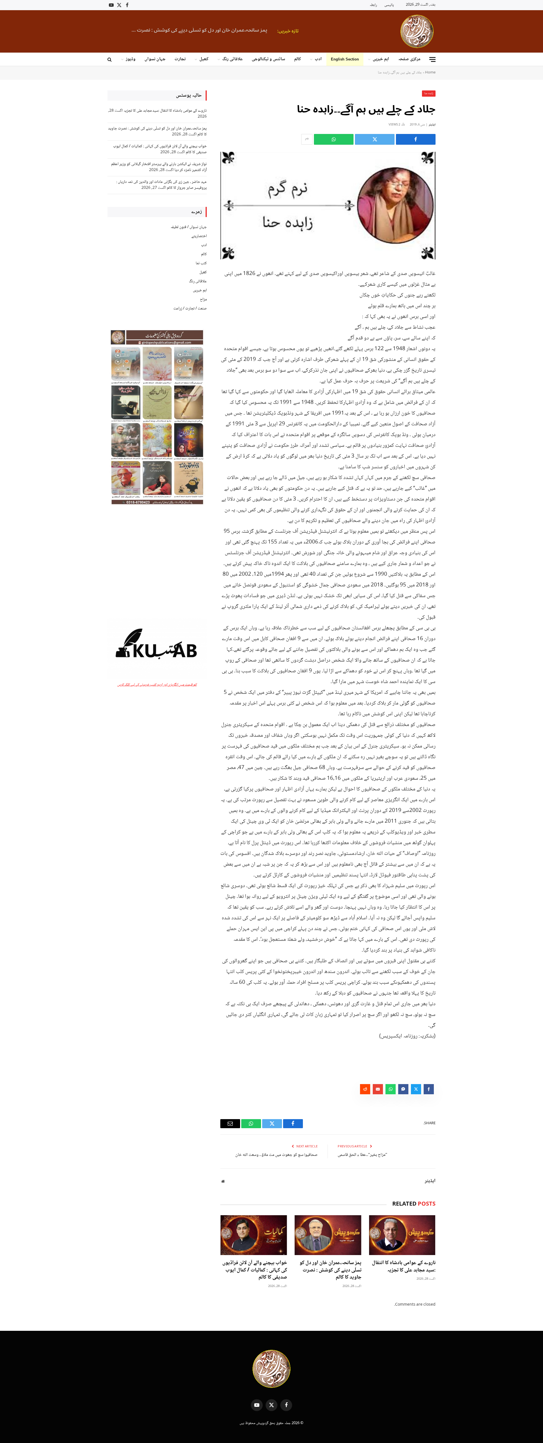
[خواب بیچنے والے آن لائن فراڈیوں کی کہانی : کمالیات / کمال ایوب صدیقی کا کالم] (253, 1235)
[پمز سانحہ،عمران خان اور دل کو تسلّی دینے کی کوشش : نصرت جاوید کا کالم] (327, 1235)
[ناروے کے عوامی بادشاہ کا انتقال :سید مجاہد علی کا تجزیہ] (402, 1235)
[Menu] (432, 59)
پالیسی (389, 5)
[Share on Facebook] (416, 139)
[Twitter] (455, 301)
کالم (297, 59)
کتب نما (201, 263)
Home (430, 73)
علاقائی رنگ (232, 59)
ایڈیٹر (432, 124)
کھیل (203, 59)
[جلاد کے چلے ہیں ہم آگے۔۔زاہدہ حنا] (328, 205)
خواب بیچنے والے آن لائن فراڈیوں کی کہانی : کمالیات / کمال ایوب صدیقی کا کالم (204, 30)
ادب (318, 59)
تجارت (180, 59)
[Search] (110, 59)
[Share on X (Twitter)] (375, 139)
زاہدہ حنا (429, 93)
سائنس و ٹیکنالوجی (268, 59)
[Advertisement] (157, 562)
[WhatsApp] (455, 316)
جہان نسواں (155, 59)
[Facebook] (455, 287)
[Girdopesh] (417, 31)
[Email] (455, 330)
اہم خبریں (381, 59)
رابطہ (373, 5)
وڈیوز (130, 59)
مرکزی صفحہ (409, 59)
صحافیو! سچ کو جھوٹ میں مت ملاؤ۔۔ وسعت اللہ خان (276, 1155)
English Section (345, 59)
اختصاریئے (199, 236)
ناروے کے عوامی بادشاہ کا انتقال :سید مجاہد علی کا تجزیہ (404, 1267)
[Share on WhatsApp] (334, 139)
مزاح (203, 299)
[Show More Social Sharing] (307, 139)
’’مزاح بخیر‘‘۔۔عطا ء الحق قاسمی (362, 1155)
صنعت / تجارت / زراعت (190, 308)
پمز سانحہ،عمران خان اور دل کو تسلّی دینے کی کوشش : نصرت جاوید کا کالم (330, 1270)
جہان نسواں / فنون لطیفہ (189, 227)
